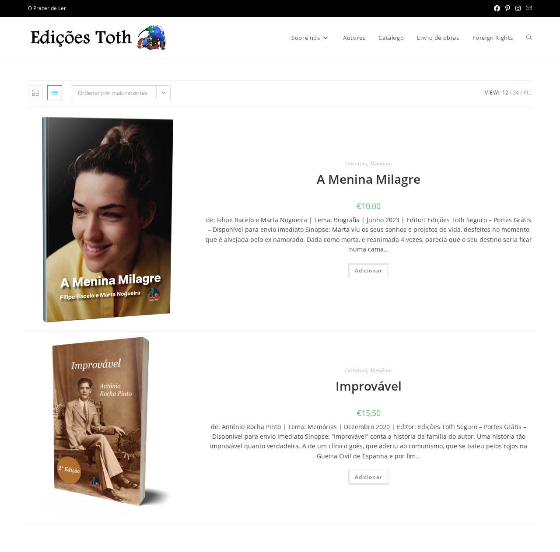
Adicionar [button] (368, 270)
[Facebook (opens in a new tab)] (497, 8)
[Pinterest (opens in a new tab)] (508, 8)
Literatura (356, 163)
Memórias (381, 163)
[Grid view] (35, 92)
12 (505, 92)
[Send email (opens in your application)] (527, 8)
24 (516, 92)
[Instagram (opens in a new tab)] (518, 8)
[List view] (54, 92)
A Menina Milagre (368, 179)
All (527, 92)
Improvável (369, 385)
